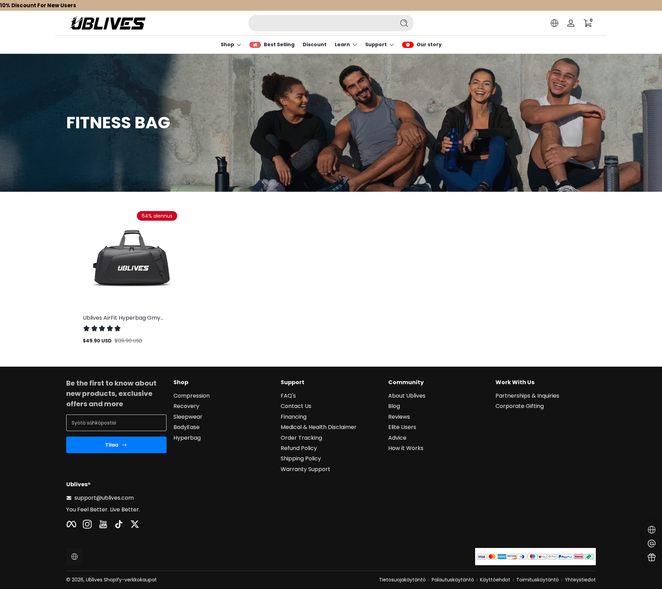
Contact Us (296, 406)
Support (376, 44)
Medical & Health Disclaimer (319, 427)
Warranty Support (305, 469)
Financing (294, 417)
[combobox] (320, 23)
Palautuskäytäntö (453, 580)
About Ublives (406, 396)
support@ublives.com (104, 498)
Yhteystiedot (580, 580)
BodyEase (186, 427)
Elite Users (402, 427)
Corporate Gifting (519, 406)
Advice (397, 438)
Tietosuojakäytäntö (402, 580)
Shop (227, 44)
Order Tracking (301, 438)
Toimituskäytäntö (537, 580)
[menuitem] (223, 396)
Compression (191, 396)
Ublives (94, 579)
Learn (342, 44)
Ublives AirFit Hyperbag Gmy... (123, 318)
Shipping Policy (301, 458)
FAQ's (288, 396)
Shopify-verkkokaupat (130, 579)
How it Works (405, 448)
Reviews (399, 417)
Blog (394, 406)
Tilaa (111, 444)
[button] (554, 23)
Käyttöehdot (495, 580)
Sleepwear (187, 417)
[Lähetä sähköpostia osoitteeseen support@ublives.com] (651, 543)
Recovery (186, 406)
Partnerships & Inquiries (527, 396)
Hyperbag (187, 438)
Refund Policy (299, 448)
